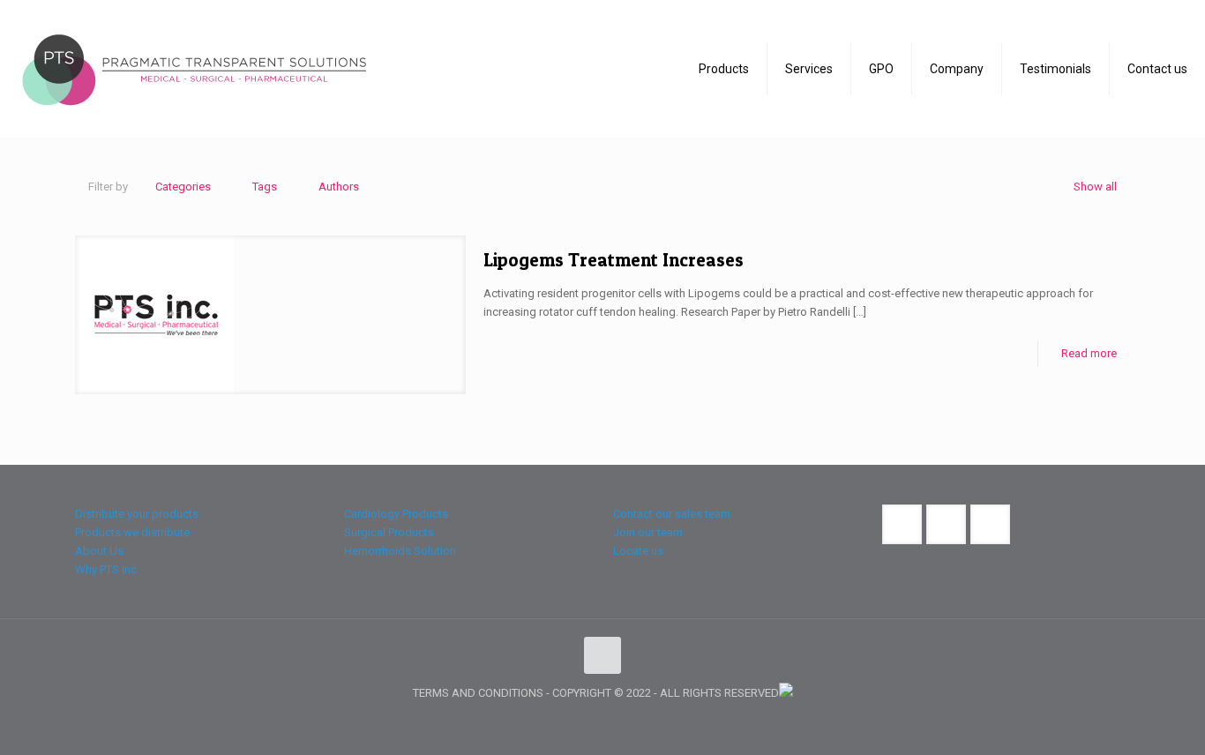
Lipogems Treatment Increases (613, 260)
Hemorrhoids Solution (400, 550)
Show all (1095, 186)
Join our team (648, 532)
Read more (1089, 353)
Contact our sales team (671, 513)
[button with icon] (902, 524)
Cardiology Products (396, 513)
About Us (99, 550)
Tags (264, 186)
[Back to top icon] (602, 655)
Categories (183, 186)
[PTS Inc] (194, 68)
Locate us (638, 550)
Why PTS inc (106, 569)
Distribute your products (136, 513)
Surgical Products (389, 532)
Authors (338, 186)
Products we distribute (132, 532)
